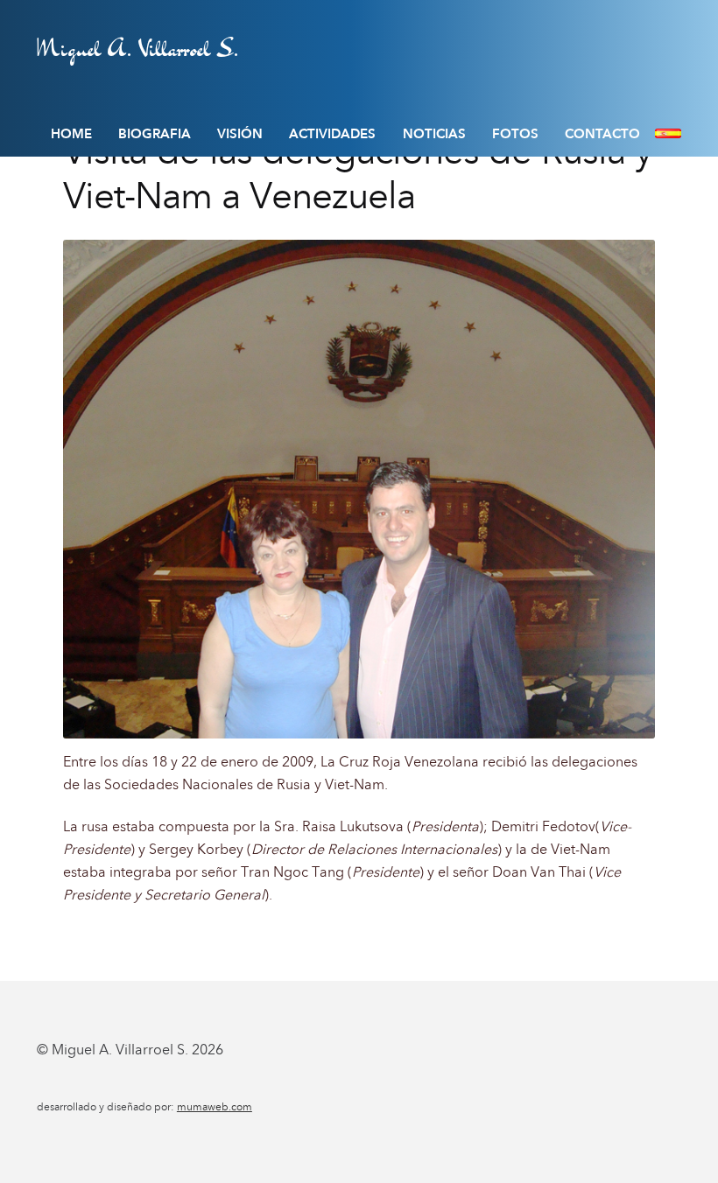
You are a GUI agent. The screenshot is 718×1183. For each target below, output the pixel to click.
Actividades (332, 134)
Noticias (434, 134)
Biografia (154, 134)
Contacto (602, 134)
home (71, 134)
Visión (240, 134)
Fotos (515, 134)
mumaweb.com (214, 1107)
